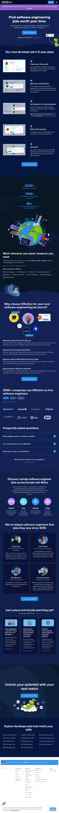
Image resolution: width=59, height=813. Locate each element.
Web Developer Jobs (27, 747)
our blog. (37, 613)
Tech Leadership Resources (29, 787)
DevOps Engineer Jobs (27, 738)
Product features (29, 792)
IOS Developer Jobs (8, 741)
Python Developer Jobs (45, 744)
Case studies (28, 795)
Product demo (28, 797)
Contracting (27, 782)
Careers (37, 772)
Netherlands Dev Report (41, 779)
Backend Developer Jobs (46, 735)
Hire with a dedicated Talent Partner (29, 775)
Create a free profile (29, 164)
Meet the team (39, 770)
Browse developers (27, 779)
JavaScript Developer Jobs (46, 741)
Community (17, 777)
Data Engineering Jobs (9, 738)
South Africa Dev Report (41, 781)
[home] (7, 2)
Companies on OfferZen (18, 779)
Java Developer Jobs (27, 741)
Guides (17, 775)
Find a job (17, 770)
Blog (37, 775)
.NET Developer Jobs (9, 744)
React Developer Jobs (9, 747)
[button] (56, 2)
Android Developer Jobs (10, 735)
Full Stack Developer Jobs (46, 738)
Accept (53, 809)
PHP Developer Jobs (27, 744)
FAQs (16, 772)
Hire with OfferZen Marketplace (29, 771)
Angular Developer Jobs (28, 735)
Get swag (38, 777)
